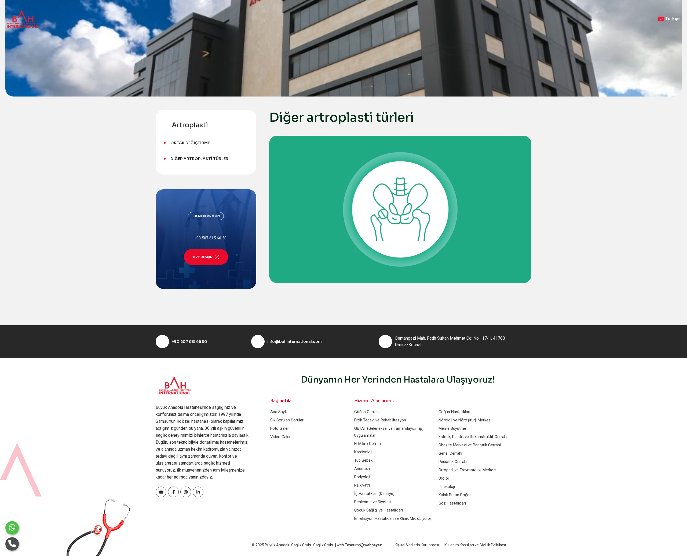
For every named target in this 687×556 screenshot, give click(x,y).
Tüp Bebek (363, 460)
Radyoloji (362, 477)
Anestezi (362, 468)
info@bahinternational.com (294, 341)
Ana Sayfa (279, 411)
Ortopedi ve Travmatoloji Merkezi (467, 470)
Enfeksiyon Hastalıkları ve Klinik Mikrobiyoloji (393, 518)
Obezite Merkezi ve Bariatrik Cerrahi (469, 445)
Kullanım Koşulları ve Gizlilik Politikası (475, 545)
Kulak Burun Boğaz (455, 494)
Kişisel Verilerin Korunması (417, 545)
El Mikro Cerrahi (368, 443)
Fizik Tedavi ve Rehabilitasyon (380, 420)
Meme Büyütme (452, 428)
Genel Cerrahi (450, 453)
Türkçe (672, 18)
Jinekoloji (446, 486)
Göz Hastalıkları (452, 503)
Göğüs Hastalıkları (454, 411)
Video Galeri (280, 436)
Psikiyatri (362, 485)
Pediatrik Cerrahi (452, 461)
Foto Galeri (280, 428)
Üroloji (444, 478)
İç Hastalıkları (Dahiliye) (374, 493)
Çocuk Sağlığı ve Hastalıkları (378, 510)
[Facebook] (161, 492)
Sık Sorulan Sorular (287, 420)
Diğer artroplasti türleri (200, 158)
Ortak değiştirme (190, 142)
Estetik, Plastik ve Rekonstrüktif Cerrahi (472, 436)
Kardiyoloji (363, 452)
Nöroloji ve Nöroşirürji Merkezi (464, 420)
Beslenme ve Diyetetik (373, 501)
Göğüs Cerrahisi (368, 411)
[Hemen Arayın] (12, 544)
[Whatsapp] (12, 528)
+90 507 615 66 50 (189, 341)
